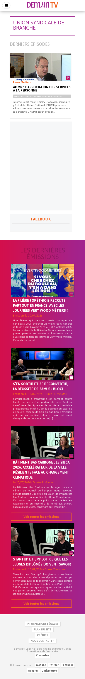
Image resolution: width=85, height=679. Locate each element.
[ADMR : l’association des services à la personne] (40, 70)
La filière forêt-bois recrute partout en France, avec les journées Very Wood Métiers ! (40, 305)
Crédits (42, 635)
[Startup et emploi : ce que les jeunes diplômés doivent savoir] (42, 547)
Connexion (42, 655)
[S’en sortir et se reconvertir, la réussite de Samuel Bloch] (42, 371)
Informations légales (42, 623)
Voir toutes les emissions (41, 516)
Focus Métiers (22, 82)
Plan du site (42, 629)
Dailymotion (49, 670)
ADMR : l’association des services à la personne (42, 88)
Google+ (33, 670)
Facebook (67, 665)
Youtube (41, 665)
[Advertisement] (42, 166)
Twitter (54, 665)
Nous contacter (42, 640)
